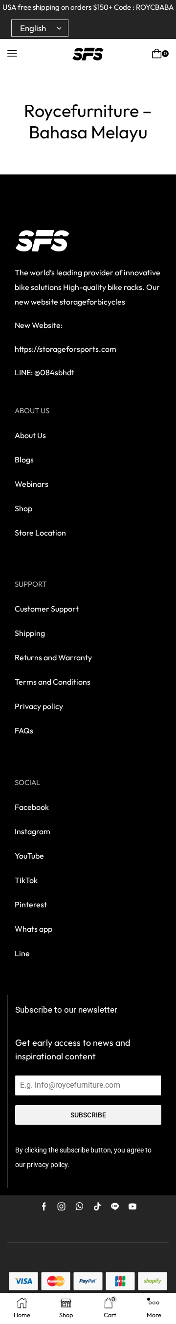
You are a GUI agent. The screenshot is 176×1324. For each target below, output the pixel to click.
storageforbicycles (92, 302)
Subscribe (88, 1115)
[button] (12, 53)
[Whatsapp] (79, 1206)
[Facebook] (44, 1206)
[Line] (115, 1206)
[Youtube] (132, 1206)
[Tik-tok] (97, 1206)
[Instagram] (62, 1206)
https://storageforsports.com (65, 349)
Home (84, 91)
